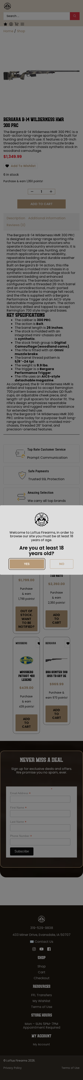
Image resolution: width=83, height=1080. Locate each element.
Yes (27, 564)
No (61, 564)
